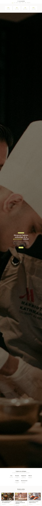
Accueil (12, 2)
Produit (25, 2)
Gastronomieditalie (21, 1)
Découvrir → (21, 247)
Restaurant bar (28, 2)
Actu (14, 2)
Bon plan (17, 2)
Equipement (20, 2)
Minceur (23, 2)
